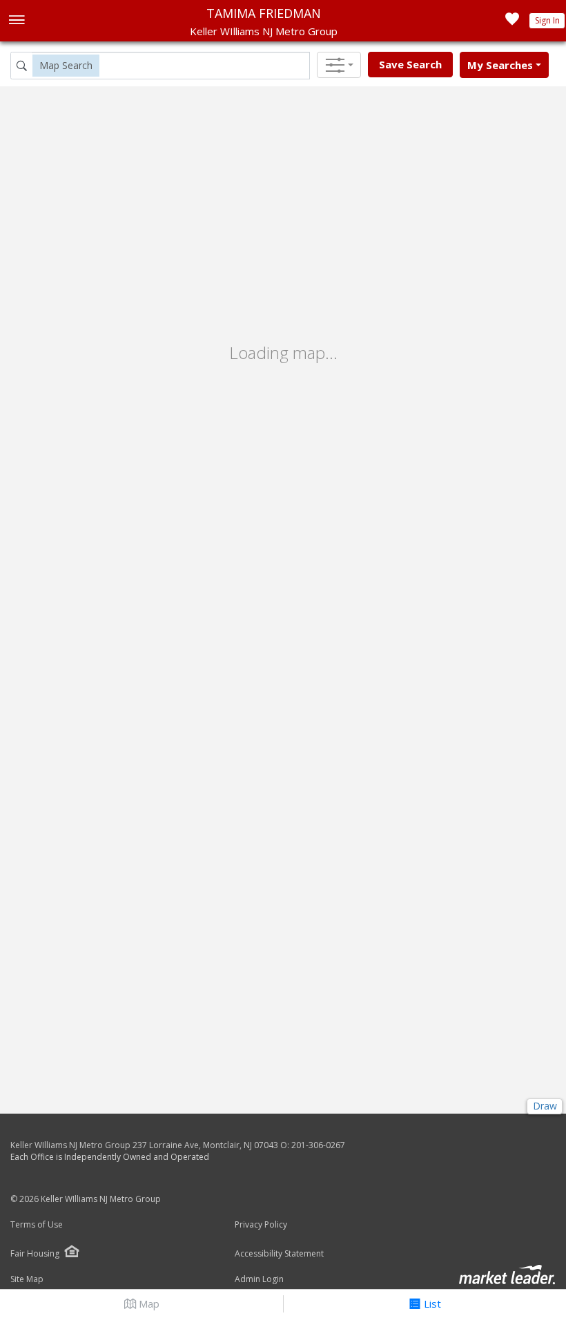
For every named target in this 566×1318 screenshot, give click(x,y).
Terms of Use (36, 1224)
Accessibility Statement (279, 1253)
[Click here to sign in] (512, 23)
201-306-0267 (318, 1145)
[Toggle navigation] (16, 21)
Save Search (410, 64)
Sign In (547, 20)
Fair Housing (34, 1253)
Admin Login (259, 1279)
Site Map (26, 1279)
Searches (500, 65)
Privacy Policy (261, 1224)
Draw (545, 1105)
